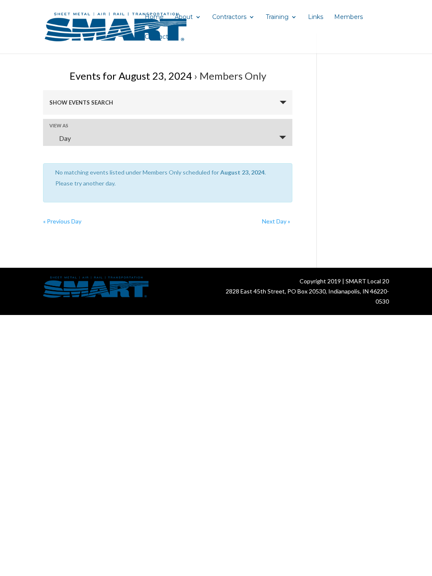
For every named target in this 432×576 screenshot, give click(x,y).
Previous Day (62, 221)
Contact (156, 37)
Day (65, 138)
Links (315, 17)
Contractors (229, 17)
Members (348, 17)
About (184, 17)
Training (277, 17)
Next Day (276, 221)
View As (58, 125)
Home (154, 17)
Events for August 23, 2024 (131, 76)
